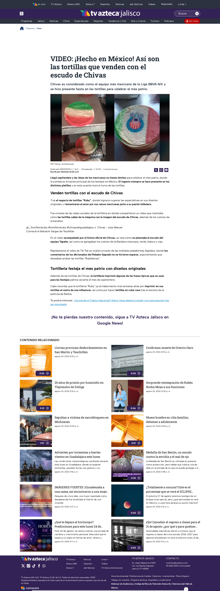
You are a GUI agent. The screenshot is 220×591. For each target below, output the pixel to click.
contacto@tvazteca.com (177, 563)
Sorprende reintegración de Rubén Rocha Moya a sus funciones (169, 385)
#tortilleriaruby (57, 227)
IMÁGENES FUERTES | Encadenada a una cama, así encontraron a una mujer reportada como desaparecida (81, 489)
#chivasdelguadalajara (80, 227)
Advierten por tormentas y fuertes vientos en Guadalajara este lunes (77, 454)
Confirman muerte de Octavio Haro (169, 348)
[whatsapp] (44, 566)
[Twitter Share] (156, 170)
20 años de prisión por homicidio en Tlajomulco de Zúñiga (79, 385)
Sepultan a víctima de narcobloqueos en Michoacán (82, 419)
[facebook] (39, 566)
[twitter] (23, 566)
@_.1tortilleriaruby (37, 227)
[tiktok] (34, 566)
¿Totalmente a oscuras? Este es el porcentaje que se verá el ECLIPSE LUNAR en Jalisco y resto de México (170, 489)
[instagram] (28, 566)
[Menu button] (33, 13)
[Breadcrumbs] (23, 28)
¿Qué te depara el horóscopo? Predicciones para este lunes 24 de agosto (78, 524)
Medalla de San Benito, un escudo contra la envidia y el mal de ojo (169, 454)
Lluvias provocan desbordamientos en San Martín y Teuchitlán (81, 350)
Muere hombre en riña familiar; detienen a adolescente (167, 419)
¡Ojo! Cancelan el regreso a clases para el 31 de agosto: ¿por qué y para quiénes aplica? (173, 524)
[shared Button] (161, 170)
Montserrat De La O (70, 172)
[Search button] (197, 13)
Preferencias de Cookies (140, 576)
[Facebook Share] (166, 170)
